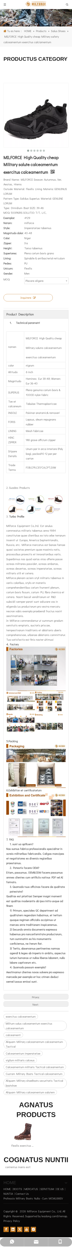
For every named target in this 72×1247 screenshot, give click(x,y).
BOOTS (17, 1189)
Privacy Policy (11, 1221)
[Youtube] (26, 1229)
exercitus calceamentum (21, 1016)
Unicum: (8, 268)
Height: (7, 248)
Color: (6, 238)
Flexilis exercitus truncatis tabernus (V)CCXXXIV (22, 1145)
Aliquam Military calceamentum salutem (30, 1092)
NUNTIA (8, 1193)
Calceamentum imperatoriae (23, 1053)
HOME (7, 1189)
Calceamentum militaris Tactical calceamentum (35, 1067)
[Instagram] (33, 1229)
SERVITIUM (47, 1189)
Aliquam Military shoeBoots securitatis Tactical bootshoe (34, 1083)
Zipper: (7, 243)
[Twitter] (19, 1229)
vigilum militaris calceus (20, 1060)
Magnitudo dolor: (13, 233)
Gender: (8, 273)
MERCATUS (31, 1189)
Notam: (7, 223)
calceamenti (13, 1035)
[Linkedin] (13, 1229)
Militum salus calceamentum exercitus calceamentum (29, 1026)
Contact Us (22, 1193)
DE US (60, 1189)
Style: (6, 228)
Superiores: (10, 253)
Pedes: (7, 263)
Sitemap (62, 1216)
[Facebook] (6, 1229)
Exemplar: (9, 218)
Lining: (7, 258)
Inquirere (25, 297)
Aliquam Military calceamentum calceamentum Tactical (34, 1044)
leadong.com (49, 1216)
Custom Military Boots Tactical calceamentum (34, 1074)
